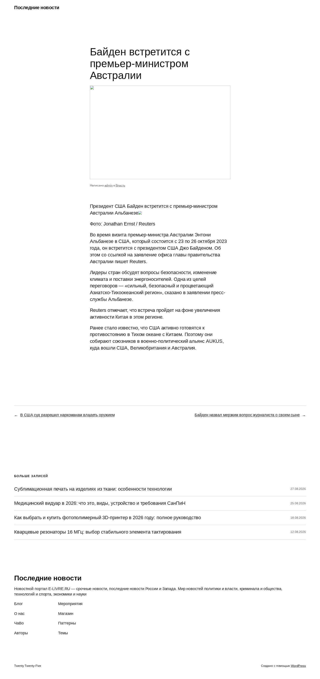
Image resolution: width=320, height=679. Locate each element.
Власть (120, 185)
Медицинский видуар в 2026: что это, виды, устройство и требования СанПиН (99, 503)
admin (108, 185)
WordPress (298, 665)
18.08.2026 (298, 517)
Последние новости (36, 7)
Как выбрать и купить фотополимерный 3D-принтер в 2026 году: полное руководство (107, 517)
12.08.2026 (298, 532)
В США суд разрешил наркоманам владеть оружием (67, 415)
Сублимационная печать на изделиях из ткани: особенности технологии (93, 489)
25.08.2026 (298, 503)
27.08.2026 (298, 489)
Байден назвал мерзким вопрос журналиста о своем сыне (247, 415)
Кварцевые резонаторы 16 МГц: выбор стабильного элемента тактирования (97, 532)
